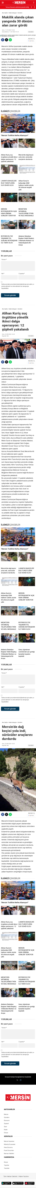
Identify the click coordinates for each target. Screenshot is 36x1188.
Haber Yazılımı (24, 1176)
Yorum (4, 259)
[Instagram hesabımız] (20, 1080)
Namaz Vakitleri (9, 1153)
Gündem (30, 32)
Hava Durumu (8, 1147)
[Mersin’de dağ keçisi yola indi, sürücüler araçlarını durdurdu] (26, 145)
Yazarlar (6, 1168)
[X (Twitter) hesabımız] (17, 1080)
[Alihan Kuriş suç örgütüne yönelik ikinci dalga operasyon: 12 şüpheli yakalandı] (9, 145)
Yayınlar (6, 1165)
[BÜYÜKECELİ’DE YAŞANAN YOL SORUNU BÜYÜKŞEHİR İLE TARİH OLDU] (9, 227)
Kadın (6, 1129)
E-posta (22, 273)
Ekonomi (7, 1120)
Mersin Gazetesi (9, 1141)
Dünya (6, 1132)
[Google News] (31, 41)
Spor (5, 1126)
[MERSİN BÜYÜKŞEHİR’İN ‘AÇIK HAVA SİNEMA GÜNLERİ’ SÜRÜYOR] (9, 200)
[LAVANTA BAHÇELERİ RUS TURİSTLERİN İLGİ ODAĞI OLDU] (9, 171)
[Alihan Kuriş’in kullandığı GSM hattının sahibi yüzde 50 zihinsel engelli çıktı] (26, 171)
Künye (6, 1162)
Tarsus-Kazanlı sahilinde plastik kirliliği (17, 7)
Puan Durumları (9, 1150)
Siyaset (6, 1123)
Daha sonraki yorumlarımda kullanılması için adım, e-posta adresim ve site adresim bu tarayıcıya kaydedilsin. (18, 286)
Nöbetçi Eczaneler (9, 1144)
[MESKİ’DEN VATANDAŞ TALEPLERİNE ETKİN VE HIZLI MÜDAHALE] (26, 200)
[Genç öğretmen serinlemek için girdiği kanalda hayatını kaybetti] (26, 640)
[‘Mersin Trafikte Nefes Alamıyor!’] (18, 123)
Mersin (6, 1114)
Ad (3, 273)
